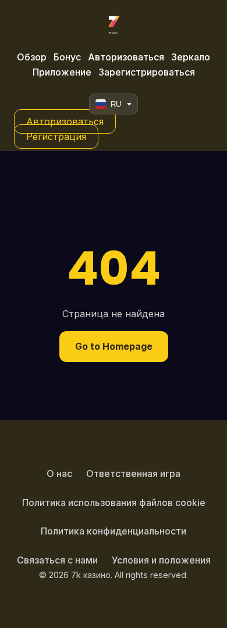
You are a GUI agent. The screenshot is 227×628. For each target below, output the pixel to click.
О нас (59, 473)
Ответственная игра (133, 473)
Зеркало (190, 57)
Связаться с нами (57, 560)
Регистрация (56, 136)
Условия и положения (161, 560)
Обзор (32, 57)
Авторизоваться (126, 57)
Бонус (67, 57)
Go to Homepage (113, 346)
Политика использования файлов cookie (113, 502)
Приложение (62, 72)
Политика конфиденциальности (113, 531)
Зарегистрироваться (146, 72)
